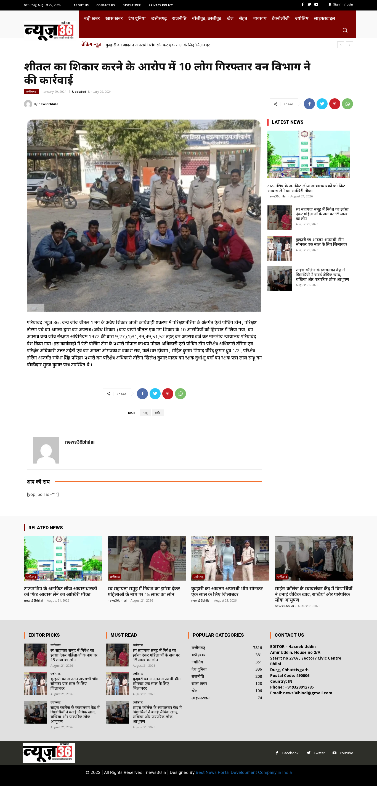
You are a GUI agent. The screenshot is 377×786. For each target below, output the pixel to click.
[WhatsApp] (347, 103)
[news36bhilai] (29, 104)
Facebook (290, 753)
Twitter (319, 753)
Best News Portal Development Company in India (244, 772)
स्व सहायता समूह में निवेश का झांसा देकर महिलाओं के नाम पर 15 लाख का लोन (322, 214)
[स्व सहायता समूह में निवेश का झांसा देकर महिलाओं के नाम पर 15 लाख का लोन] (279, 217)
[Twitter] (309, 4)
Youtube (346, 753)
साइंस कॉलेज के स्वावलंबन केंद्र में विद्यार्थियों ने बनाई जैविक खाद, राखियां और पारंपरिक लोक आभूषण (322, 274)
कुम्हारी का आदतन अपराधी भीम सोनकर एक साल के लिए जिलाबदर (158, 44)
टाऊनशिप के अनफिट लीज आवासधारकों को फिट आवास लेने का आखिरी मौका (306, 188)
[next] (349, 44)
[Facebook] (302, 4)
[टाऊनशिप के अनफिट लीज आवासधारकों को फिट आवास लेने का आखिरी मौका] (308, 154)
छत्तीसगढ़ (31, 91)
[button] (345, 30)
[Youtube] (316, 4)
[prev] (340, 44)
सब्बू (145, 413)
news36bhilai (49, 104)
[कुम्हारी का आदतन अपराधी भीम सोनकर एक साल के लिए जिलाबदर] (279, 248)
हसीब (157, 413)
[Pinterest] (334, 103)
